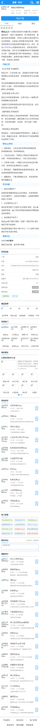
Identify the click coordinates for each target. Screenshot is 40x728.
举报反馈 (29, 725)
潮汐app (13, 580)
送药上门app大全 (33, 525)
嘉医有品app (15, 654)
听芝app (13, 469)
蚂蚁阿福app (15, 569)
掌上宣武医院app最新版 (19, 622)
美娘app (13, 416)
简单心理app (15, 427)
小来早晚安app (16, 490)
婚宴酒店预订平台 (7, 534)
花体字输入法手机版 (7, 529)
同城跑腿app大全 (33, 520)
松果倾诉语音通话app (18, 448)
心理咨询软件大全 (8, 358)
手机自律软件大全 (19, 520)
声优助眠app (15, 707)
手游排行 (6, 720)
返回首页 (10, 725)
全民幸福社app (16, 405)
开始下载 (20, 18)
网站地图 (20, 725)
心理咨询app (8, 47)
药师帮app (14, 591)
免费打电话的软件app (32, 534)
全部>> (37, 369)
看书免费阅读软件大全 (32, 529)
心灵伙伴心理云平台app (19, 437)
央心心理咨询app (16, 559)
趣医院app (14, 696)
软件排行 (20, 720)
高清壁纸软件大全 (19, 534)
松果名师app (15, 480)
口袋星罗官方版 (16, 458)
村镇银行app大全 (20, 529)
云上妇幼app (15, 686)
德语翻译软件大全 (7, 525)
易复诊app (14, 633)
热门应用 (33, 720)
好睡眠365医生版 (17, 665)
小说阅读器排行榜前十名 (19, 525)
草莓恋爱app (15, 501)
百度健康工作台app (17, 601)
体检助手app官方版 (17, 644)
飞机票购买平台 (7, 520)
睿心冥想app (15, 675)
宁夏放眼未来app (16, 612)
